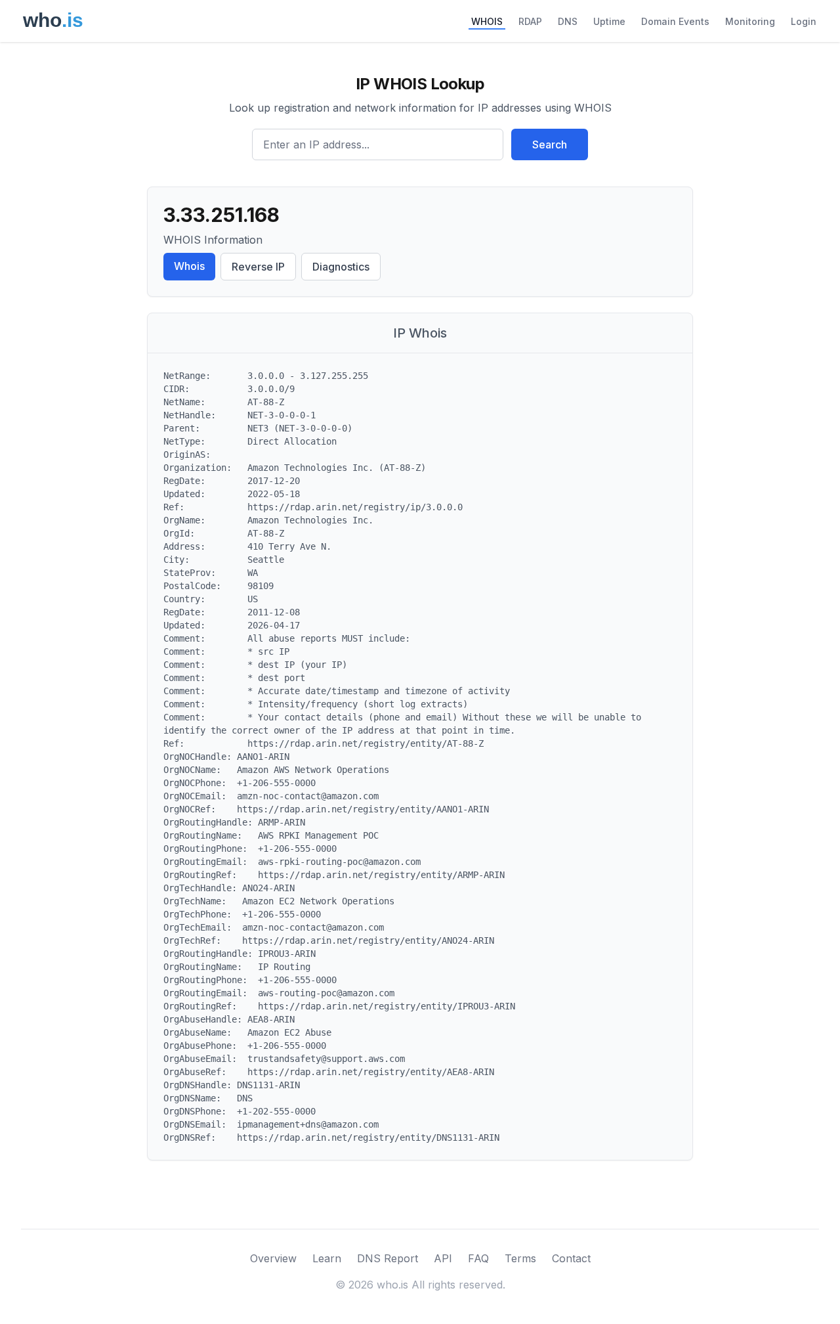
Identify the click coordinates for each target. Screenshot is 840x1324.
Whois (189, 266)
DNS (568, 21)
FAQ (478, 1258)
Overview (273, 1258)
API (443, 1258)
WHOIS (487, 21)
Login (803, 21)
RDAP (530, 21)
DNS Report (387, 1258)
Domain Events (675, 21)
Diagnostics (340, 266)
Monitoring (750, 21)
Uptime (609, 21)
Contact (571, 1258)
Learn (326, 1258)
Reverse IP (258, 266)
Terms (520, 1258)
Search (549, 144)
